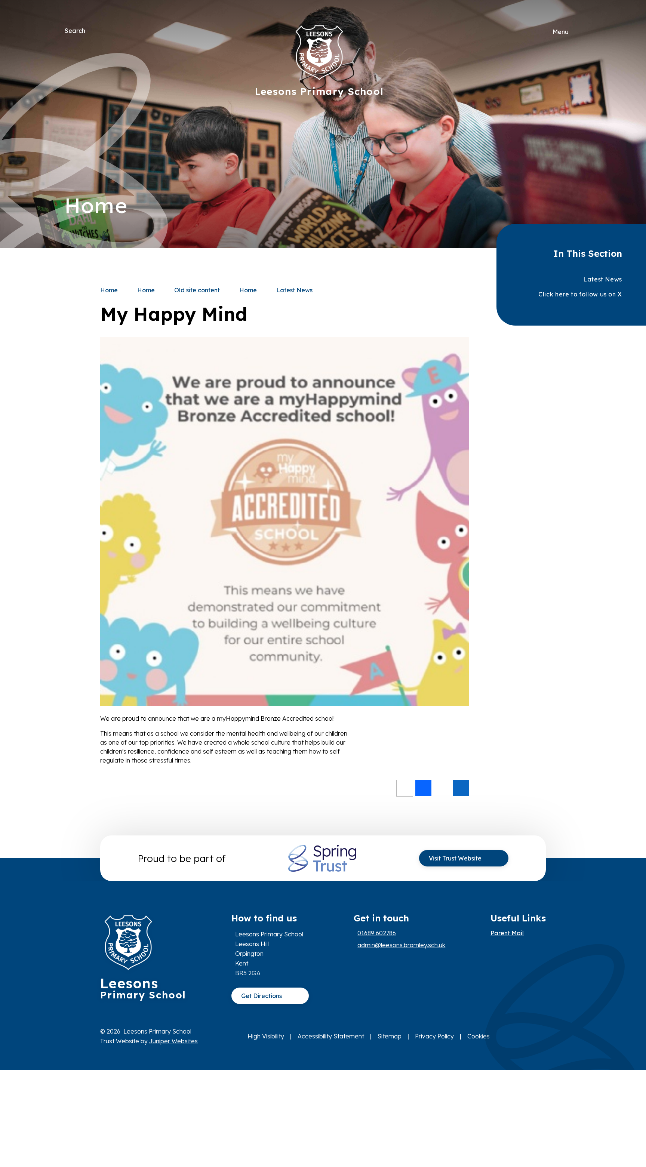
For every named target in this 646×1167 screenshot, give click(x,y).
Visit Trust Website (455, 858)
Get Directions (261, 996)
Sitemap (390, 1036)
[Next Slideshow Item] (573, 101)
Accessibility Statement (331, 1036)
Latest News (294, 290)
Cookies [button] (478, 1036)
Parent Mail (507, 933)
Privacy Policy (434, 1036)
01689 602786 (376, 933)
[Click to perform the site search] (91, 30)
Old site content (197, 290)
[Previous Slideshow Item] (573, 124)
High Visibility (265, 1036)
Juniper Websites (173, 1041)
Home (109, 290)
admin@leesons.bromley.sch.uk (401, 945)
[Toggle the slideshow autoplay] (573, 147)
